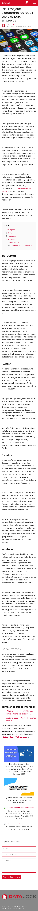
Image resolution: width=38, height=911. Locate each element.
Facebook (12, 236)
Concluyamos (13, 242)
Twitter (10, 233)
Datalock (6, 3)
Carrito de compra (17, 908)
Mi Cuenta (5, 908)
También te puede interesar (21, 245)
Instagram (11, 230)
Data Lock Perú (10, 24)
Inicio (3, 906)
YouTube (11, 239)
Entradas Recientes (13, 906)
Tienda (24, 906)
